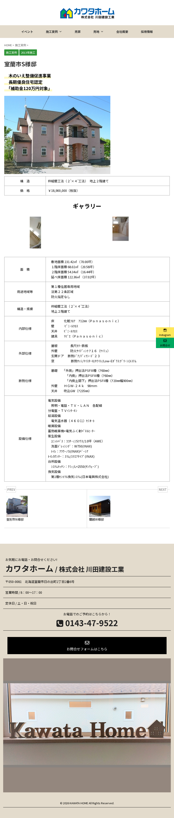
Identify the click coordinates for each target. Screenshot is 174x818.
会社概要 (122, 31)
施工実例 (52, 31)
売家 (78, 31)
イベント (27, 31)
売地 (96, 31)
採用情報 (147, 31)
